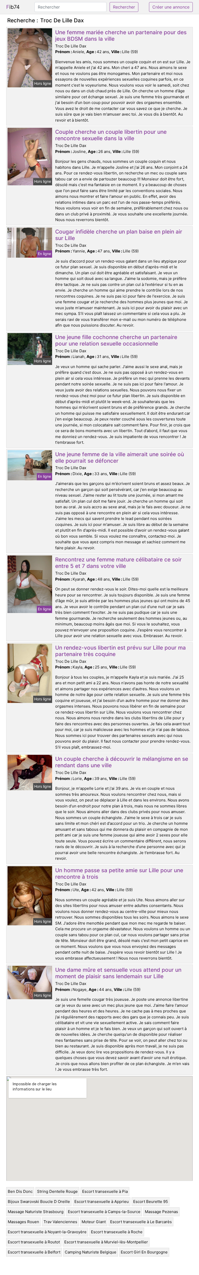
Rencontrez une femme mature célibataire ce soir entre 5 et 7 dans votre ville (118, 562)
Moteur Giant (94, 1221)
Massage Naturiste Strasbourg (35, 1211)
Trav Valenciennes (60, 1221)
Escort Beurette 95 (150, 1201)
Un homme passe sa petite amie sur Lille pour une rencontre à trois (119, 873)
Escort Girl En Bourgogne (144, 1252)
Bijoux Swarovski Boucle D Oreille (39, 1201)
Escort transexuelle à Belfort (34, 1252)
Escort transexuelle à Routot (34, 1241)
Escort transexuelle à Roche (117, 1231)
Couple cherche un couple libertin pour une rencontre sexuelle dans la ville (111, 135)
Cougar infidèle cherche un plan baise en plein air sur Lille (118, 234)
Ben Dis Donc (20, 1191)
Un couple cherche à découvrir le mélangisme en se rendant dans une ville (121, 762)
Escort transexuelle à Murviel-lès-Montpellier (106, 1241)
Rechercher (124, 7)
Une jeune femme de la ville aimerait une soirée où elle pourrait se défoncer (119, 457)
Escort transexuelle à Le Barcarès (141, 1221)
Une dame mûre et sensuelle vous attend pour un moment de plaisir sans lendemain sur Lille (118, 973)
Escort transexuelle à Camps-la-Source (104, 1211)
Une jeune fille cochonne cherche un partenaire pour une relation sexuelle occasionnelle (116, 340)
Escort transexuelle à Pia (105, 1191)
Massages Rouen (23, 1221)
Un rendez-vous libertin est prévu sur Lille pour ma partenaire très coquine (120, 650)
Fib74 (13, 7)
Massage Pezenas (161, 1211)
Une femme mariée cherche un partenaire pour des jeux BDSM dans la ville (121, 35)
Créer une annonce (170, 7)
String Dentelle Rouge (57, 1191)
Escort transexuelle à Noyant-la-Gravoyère (47, 1231)
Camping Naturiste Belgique (90, 1252)
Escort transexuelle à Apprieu (101, 1201)
